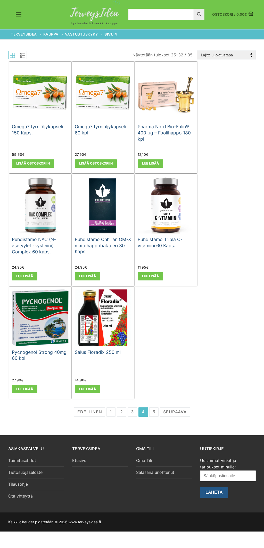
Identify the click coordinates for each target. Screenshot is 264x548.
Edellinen (89, 411)
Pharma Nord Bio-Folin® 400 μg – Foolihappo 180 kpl (164, 133)
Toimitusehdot (22, 460)
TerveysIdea (24, 34)
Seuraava (174, 411)
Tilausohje (18, 484)
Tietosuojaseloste (25, 472)
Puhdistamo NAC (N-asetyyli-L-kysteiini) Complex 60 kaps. (34, 245)
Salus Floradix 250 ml (98, 352)
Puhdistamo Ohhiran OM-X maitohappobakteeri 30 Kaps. (103, 245)
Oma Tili (144, 460)
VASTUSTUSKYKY (81, 34)
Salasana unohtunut (155, 472)
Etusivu (79, 460)
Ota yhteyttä (20, 496)
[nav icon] (18, 14)
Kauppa (51, 34)
